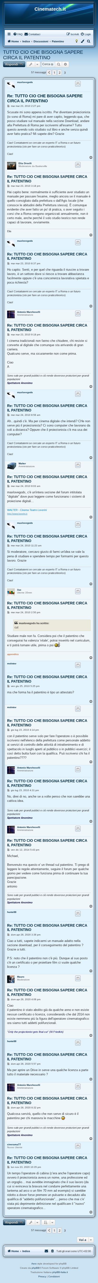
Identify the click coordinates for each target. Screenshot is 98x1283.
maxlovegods (25, 82)
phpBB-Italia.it (60, 1272)
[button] (49, 72)
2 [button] (59, 72)
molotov (11, 663)
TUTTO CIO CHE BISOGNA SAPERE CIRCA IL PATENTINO (43, 54)
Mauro (20, 976)
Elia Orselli (25, 163)
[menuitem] (18, 34)
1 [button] (54, 72)
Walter (22, 463)
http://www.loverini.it (17, 514)
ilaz (19, 589)
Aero (34, 1263)
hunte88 (11, 912)
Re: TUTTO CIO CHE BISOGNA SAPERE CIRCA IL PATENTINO (45, 98)
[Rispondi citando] (78, 84)
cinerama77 (14, 1144)
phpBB (35, 1268)
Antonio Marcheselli (28, 312)
